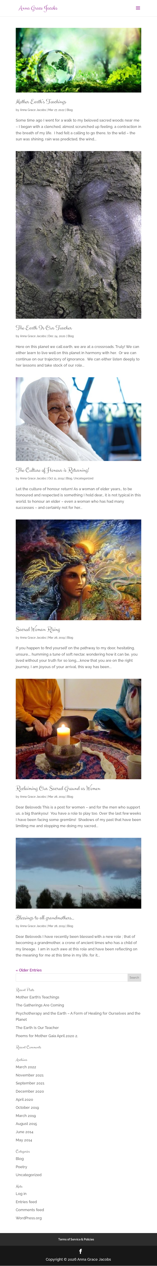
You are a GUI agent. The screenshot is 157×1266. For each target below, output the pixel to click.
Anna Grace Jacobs (33, 110)
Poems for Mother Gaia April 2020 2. (47, 1036)
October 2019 (27, 1107)
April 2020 (24, 1099)
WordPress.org (29, 1218)
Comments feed (30, 1210)
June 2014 (24, 1132)
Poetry (21, 1167)
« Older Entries (29, 970)
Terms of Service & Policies (76, 1239)
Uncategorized (83, 478)
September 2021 (30, 1083)
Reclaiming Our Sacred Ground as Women (58, 788)
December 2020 (30, 1091)
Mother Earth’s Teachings (41, 102)
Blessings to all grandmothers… (45, 918)
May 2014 (24, 1140)
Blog (70, 110)
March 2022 (26, 1067)
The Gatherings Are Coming (40, 1005)
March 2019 (26, 1116)
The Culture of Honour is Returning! (52, 470)
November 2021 (30, 1075)
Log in (21, 1193)
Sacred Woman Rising (38, 629)
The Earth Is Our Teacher (44, 328)
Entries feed (26, 1202)
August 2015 (26, 1123)
